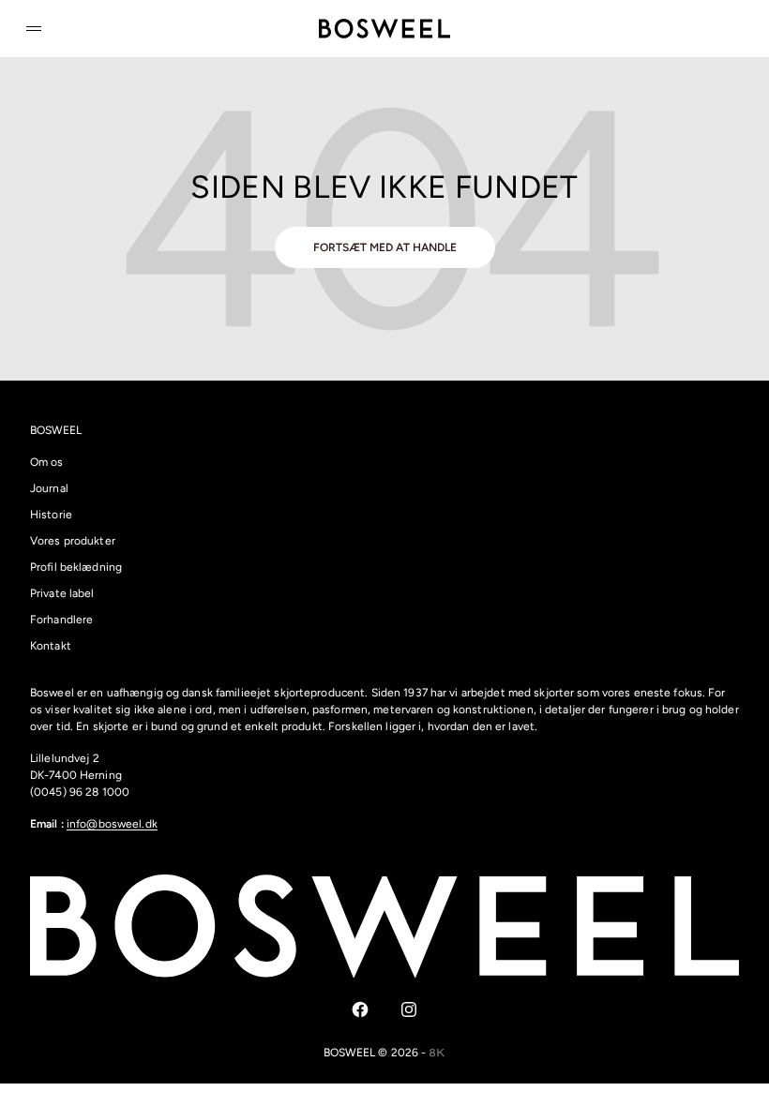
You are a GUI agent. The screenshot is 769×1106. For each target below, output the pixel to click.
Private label (62, 593)
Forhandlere (61, 619)
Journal (49, 488)
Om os (47, 462)
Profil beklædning (76, 567)
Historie (51, 514)
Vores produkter (72, 540)
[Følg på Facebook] (360, 1009)
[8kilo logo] (437, 1052)
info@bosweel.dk (112, 823)
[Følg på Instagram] (409, 1009)
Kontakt (50, 645)
